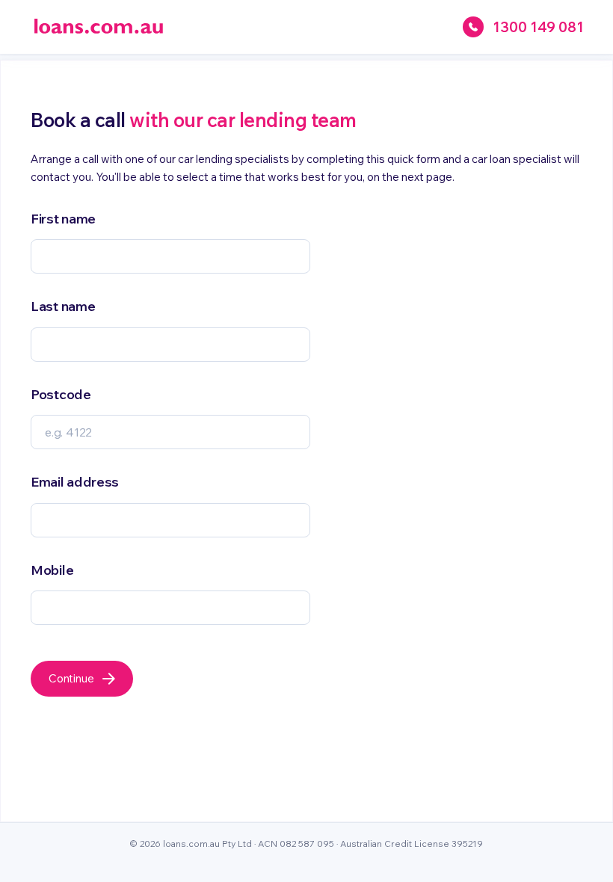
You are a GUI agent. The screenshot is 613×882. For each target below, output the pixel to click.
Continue (71, 678)
